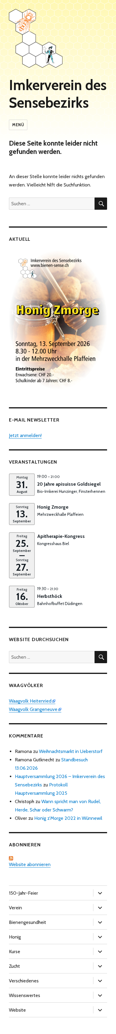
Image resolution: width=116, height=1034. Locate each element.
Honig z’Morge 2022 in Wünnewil (68, 818)
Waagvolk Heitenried (30, 701)
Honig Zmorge (52, 507)
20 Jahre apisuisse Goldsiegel (69, 484)
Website (17, 1010)
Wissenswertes (24, 995)
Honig (15, 937)
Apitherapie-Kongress (61, 536)
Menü (18, 124)
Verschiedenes (24, 981)
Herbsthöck (49, 596)
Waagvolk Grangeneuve (33, 709)
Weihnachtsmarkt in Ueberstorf (71, 751)
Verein (15, 907)
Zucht (14, 966)
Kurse (14, 951)
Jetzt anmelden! (25, 435)
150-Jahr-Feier (23, 893)
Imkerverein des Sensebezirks (57, 93)
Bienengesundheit (27, 922)
